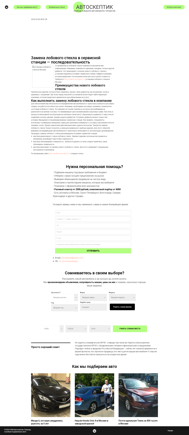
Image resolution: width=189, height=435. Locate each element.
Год (52, 303)
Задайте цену (85, 302)
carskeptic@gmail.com (72, 257)
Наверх (170, 430)
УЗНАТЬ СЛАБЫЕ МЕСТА (129, 329)
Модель (112, 292)
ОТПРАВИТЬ (93, 250)
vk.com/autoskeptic (68, 261)
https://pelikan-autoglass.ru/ (74, 79)
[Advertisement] (72, 40)
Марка (82, 292)
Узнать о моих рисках (122, 307)
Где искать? (55, 292)
